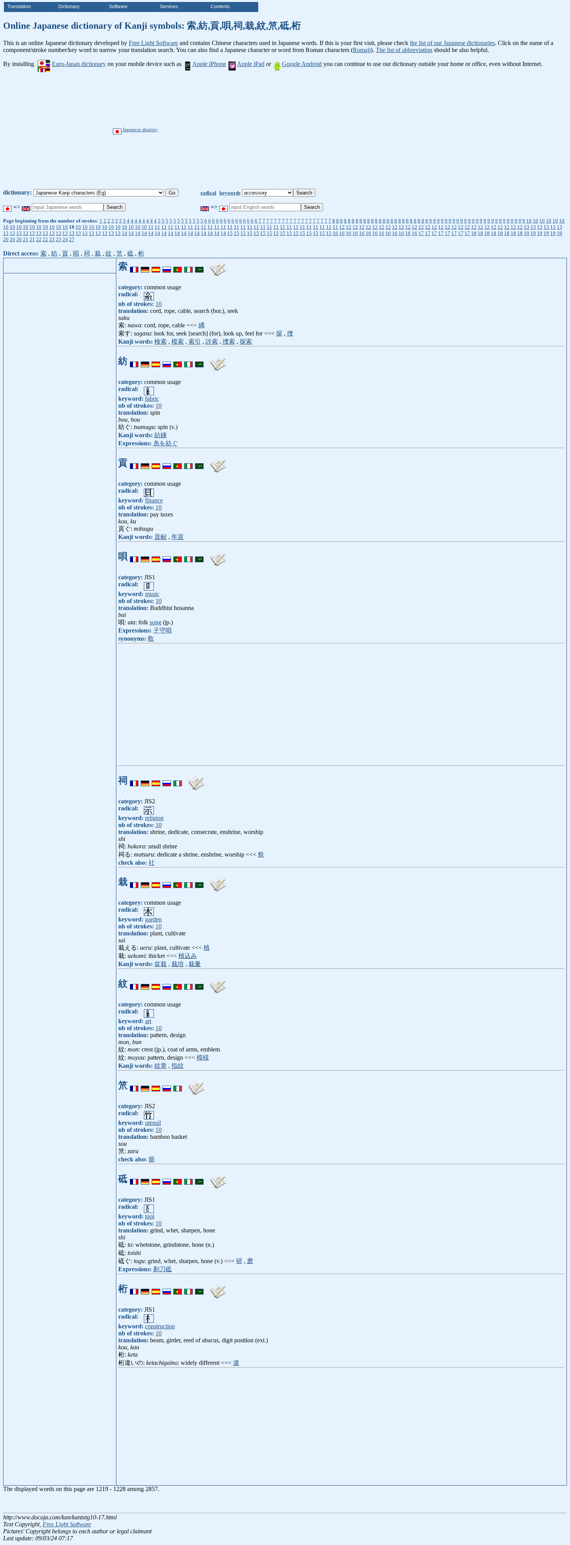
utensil (153, 1122)
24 (65, 239)
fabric (152, 398)
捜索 (229, 341)
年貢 (177, 537)
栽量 (194, 964)
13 (526, 227)
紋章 (160, 1065)
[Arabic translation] (199, 266)
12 (342, 227)
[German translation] (145, 266)
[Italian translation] (188, 266)
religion (154, 818)
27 (71, 239)
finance (154, 500)
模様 (203, 1057)
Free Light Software (153, 43)
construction (160, 1326)
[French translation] (134, 266)
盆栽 (160, 964)
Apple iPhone (209, 64)
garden (153, 919)
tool (149, 1216)
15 (230, 233)
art (148, 1021)
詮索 (212, 341)
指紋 (177, 1065)
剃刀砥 (162, 1269)
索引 (194, 341)
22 (38, 239)
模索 (177, 341)
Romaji (362, 50)
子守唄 (162, 630)
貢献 (160, 537)
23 (52, 239)
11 (151, 227)
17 (421, 233)
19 (526, 233)
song (155, 622)
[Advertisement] (311, 130)
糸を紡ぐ (165, 443)
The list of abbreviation (404, 50)
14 (124, 233)
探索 (246, 341)
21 (25, 239)
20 (6, 239)
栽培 (177, 964)
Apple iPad (250, 64)
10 (529, 221)
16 (335, 233)
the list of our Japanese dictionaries (452, 43)
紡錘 (160, 435)
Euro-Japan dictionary (79, 64)
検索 (160, 341)
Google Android (302, 64)
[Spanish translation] (156, 266)
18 (474, 233)
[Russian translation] (166, 266)
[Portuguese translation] (177, 266)
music (152, 594)
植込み (187, 955)
